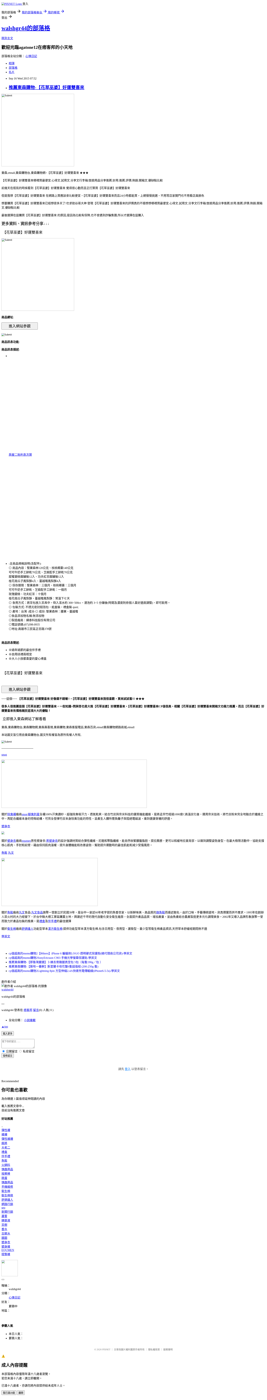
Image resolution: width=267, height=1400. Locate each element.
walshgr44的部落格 (25, 28)
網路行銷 (7, 1204)
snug (4, 754)
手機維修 (7, 1186)
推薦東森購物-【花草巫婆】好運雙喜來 (46, 87)
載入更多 (7, 1033)
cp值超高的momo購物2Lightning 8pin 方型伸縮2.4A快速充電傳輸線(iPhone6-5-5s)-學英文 (64, 970)
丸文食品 (37, 912)
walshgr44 (7, 989)
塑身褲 (5, 1246)
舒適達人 (27, 928)
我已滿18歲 (9, 1392)
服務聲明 (168, 1349)
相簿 (12, 63)
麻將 (4, 1143)
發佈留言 (7, 1055)
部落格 (13, 67)
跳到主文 (7, 38)
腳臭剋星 (34, 814)
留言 (36, 1010)
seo (3, 1207)
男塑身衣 (52, 840)
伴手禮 (52, 921)
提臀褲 (5, 1254)
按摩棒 (5, 1173)
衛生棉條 (7, 1195)
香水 (4, 1229)
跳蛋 (4, 1178)
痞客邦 (28, 1010)
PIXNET (106, 1349)
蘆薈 (4, 1216)
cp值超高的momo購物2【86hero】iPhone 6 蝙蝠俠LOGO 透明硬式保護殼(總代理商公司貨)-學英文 (70, 953)
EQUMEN (7, 1250)
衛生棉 (11, 928)
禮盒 (42, 921)
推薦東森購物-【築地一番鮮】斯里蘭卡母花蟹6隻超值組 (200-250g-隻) (53, 966)
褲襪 (4, 1134)
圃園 (4, 1237)
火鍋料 (5, 1165)
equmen (26, 840)
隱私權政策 (154, 1349)
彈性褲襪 (7, 1138)
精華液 (5, 1220)
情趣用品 (7, 1169)
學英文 (5, 936)
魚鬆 (4, 852)
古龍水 (5, 1233)
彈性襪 (5, 1130)
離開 (21, 1392)
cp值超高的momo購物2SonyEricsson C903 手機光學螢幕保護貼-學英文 (53, 957)
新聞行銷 (7, 1211)
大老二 (5, 1147)
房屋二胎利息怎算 (20, 454)
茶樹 (4, 1224)
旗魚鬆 (160, 912)
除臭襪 (11, 814)
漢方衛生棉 (55, 928)
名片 (12, 72)
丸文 (11, 852)
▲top (4, 1026)
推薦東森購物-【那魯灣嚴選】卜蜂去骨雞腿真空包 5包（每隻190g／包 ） (56, 962)
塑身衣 (5, 826)
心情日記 (31, 56)
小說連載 (30, 1020)
